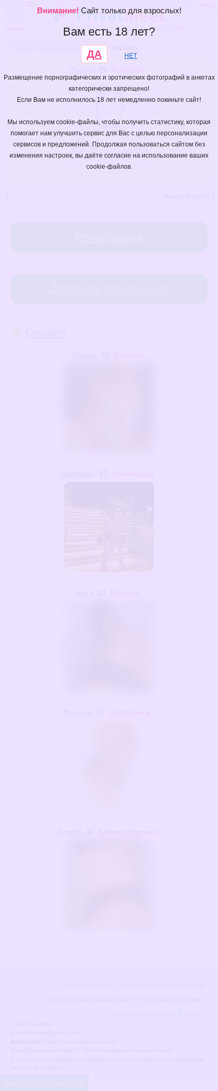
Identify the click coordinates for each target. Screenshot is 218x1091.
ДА (94, 54)
